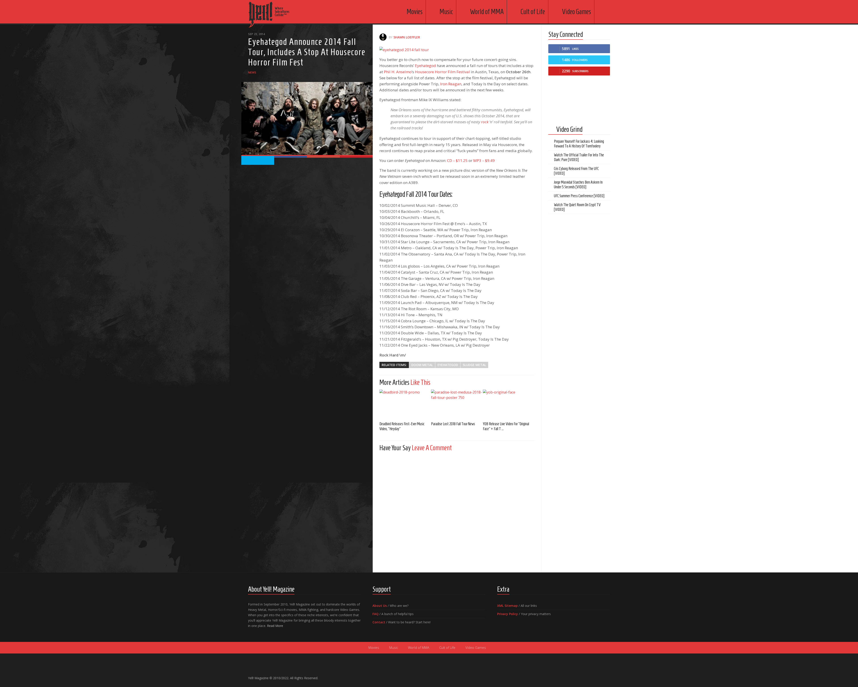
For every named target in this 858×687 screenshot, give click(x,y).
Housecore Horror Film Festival (442, 71)
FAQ (375, 614)
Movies (415, 12)
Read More (275, 626)
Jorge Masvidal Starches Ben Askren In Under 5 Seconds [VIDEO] (578, 184)
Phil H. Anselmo (398, 71)
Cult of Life (533, 12)
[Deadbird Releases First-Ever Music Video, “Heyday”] (405, 404)
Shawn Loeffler (406, 37)
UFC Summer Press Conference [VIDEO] (579, 196)
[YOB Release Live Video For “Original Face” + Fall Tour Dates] (508, 404)
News (252, 72)
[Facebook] (586, 676)
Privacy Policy (507, 614)
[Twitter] (600, 676)
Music (446, 12)
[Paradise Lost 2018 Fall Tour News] (457, 404)
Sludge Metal (474, 365)
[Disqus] (457, 511)
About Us (379, 605)
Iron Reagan (450, 83)
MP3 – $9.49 (484, 160)
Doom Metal (422, 365)
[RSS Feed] (607, 676)
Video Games (576, 12)
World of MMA (487, 12)
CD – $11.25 (457, 160)
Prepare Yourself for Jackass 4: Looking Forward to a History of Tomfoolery (579, 143)
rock (484, 121)
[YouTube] (593, 676)
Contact (378, 622)
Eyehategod (426, 65)
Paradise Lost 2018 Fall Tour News (453, 424)
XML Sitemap (507, 605)
